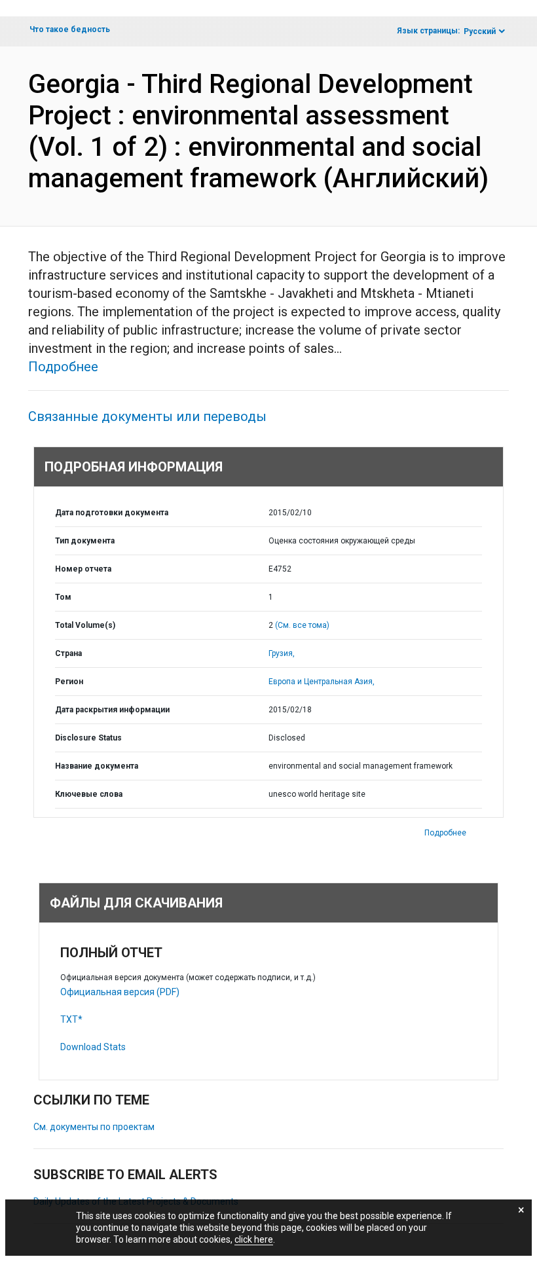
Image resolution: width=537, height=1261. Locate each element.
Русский (480, 31)
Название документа (96, 766)
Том (63, 597)
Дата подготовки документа (111, 512)
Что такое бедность (69, 29)
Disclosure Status (88, 737)
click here (253, 1239)
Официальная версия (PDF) (119, 992)
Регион (69, 681)
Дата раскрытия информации (112, 709)
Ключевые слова (88, 794)
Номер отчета (83, 569)
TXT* (71, 1019)
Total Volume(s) (85, 625)
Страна (68, 653)
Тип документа (85, 540)
